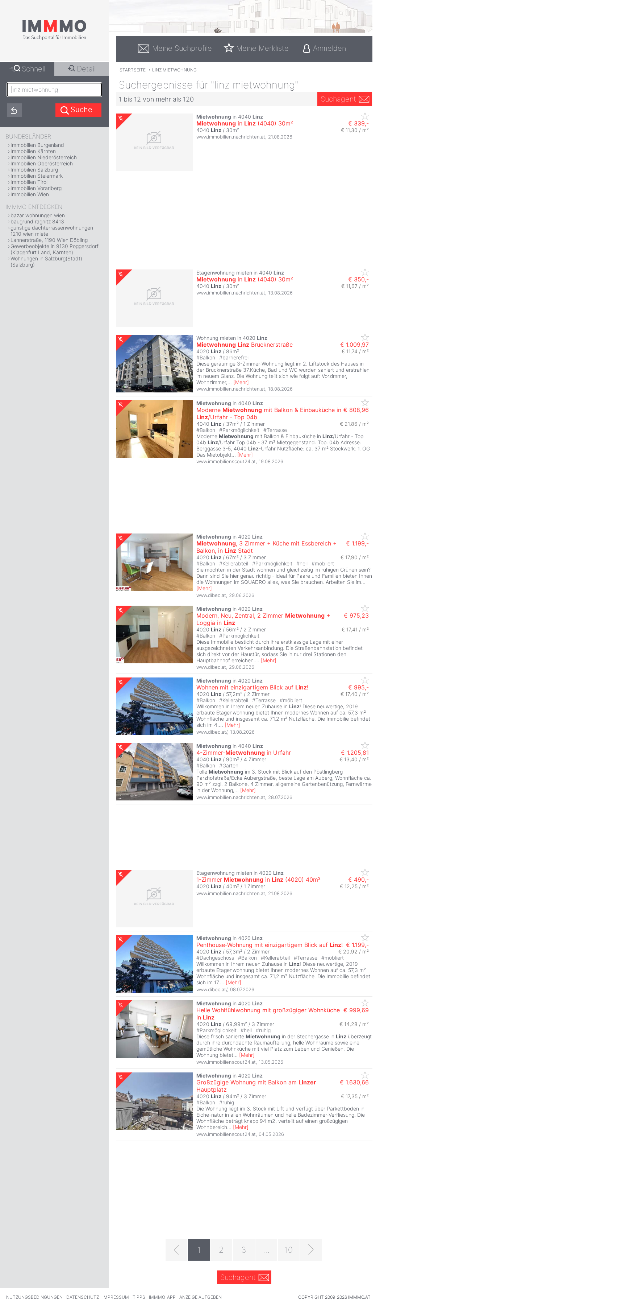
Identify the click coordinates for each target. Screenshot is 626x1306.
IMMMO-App (162, 1297)
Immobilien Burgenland (37, 145)
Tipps (139, 1297)
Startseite (133, 70)
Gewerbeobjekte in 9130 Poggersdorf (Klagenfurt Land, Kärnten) (55, 249)
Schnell (33, 69)
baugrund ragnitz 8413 (37, 221)
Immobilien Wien (30, 194)
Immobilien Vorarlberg (36, 188)
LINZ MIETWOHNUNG (174, 70)
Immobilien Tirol (29, 182)
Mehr (241, 382)
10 (289, 1249)
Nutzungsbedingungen (34, 1297)
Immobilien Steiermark (37, 176)
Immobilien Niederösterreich (44, 157)
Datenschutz (82, 1297)
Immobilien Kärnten (33, 151)
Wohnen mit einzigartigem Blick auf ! (252, 687)
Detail (86, 69)
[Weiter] (311, 1250)
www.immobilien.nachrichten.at (230, 137)
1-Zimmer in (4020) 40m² (258, 879)
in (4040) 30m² (244, 123)
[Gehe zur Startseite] (54, 39)
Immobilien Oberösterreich (42, 163)
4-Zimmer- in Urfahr (243, 752)
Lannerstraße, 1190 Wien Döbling (49, 240)
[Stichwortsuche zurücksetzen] (14, 110)
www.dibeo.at (211, 595)
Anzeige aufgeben (200, 1297)
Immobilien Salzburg (34, 169)
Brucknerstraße (244, 344)
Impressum (116, 1297)
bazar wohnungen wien (38, 215)
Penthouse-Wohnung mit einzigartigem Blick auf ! (269, 944)
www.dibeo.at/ (211, 732)
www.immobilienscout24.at (226, 461)
